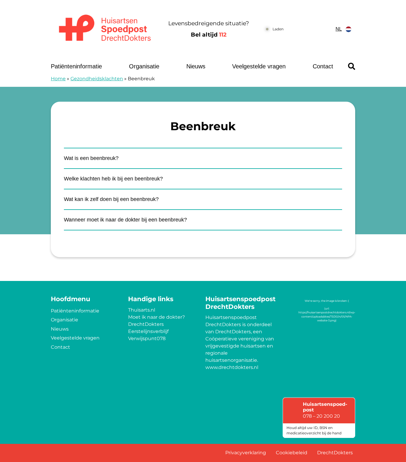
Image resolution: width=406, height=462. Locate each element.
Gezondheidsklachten (96, 78)
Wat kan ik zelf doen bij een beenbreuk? (111, 199)
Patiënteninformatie (76, 66)
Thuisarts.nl (141, 310)
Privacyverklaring (245, 452)
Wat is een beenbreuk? (91, 158)
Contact (323, 66)
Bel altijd (208, 34)
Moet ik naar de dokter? (156, 317)
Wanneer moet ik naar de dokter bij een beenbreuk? (125, 220)
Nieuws (195, 66)
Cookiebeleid (291, 452)
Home (58, 78)
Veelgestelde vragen (259, 66)
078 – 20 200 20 (321, 416)
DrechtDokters (146, 324)
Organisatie (144, 66)
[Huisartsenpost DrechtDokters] (103, 29)
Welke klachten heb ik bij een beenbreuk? (113, 179)
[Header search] (351, 66)
